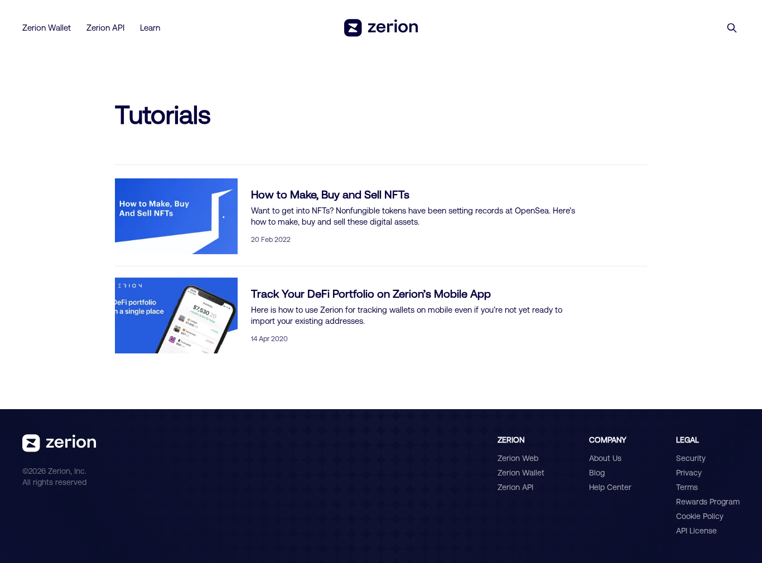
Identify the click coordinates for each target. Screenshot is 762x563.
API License (696, 530)
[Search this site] (732, 28)
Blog (597, 472)
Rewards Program (708, 501)
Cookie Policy (700, 516)
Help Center (610, 487)
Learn (150, 27)
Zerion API (105, 27)
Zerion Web (518, 458)
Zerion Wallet (46, 27)
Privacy (689, 472)
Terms (687, 487)
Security (691, 458)
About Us (605, 458)
